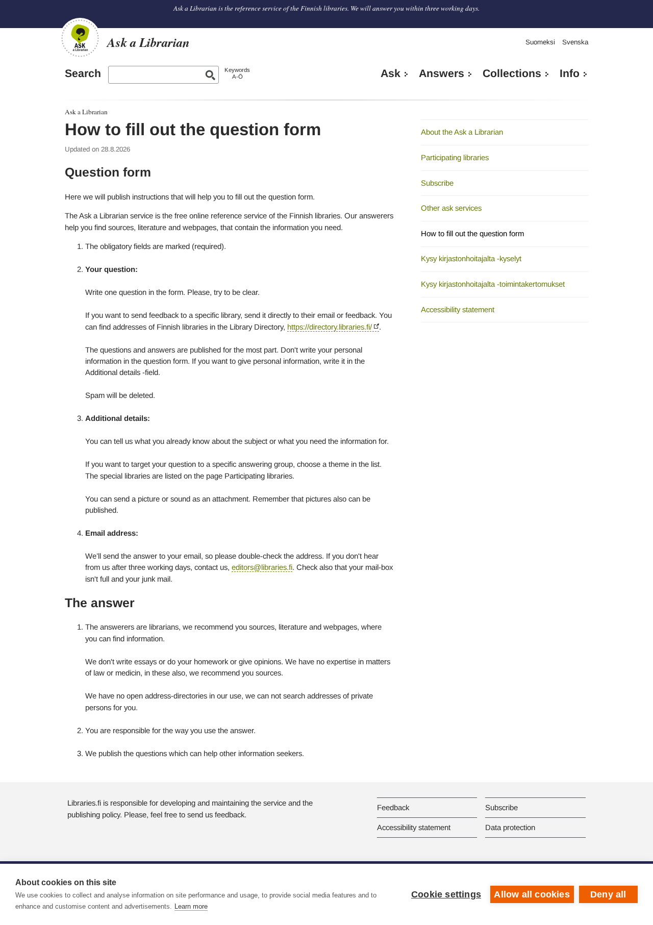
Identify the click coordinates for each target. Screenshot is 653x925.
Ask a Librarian (86, 111)
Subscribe (437, 183)
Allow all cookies (531, 894)
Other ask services (451, 208)
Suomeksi (540, 42)
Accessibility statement (457, 309)
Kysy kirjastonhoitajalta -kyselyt (471, 258)
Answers (441, 73)
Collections (512, 73)
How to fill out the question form (472, 233)
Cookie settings (446, 894)
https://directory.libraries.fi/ (329, 326)
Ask (390, 73)
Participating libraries (455, 157)
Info (570, 73)
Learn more (191, 906)
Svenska (575, 42)
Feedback (393, 807)
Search (83, 73)
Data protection (510, 827)
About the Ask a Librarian (462, 132)
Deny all (608, 894)
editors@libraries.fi (262, 567)
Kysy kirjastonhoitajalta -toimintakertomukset (493, 284)
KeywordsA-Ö (237, 73)
